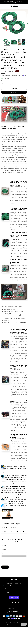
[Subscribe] (21, 592)
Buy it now (14, 92)
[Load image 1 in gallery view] (6, 42)
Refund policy (13, 622)
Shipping (3, 73)
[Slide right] (26, 42)
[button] (2, 6)
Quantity (3, 80)
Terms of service (10, 624)
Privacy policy (20, 622)
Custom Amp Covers (13, 621)
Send (5, 567)
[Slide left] (1, 42)
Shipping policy (19, 624)
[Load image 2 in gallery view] (14, 42)
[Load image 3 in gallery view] (21, 42)
